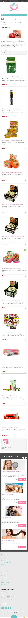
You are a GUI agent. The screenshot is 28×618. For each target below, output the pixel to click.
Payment (3, 558)
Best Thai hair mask (6, 517)
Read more (21, 479)
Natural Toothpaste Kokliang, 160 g (10, 427)
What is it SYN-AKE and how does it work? (12, 471)
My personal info (5, 582)
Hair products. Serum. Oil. (8, 494)
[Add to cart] (25, 84)
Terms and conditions (6, 562)
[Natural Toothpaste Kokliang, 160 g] (14, 416)
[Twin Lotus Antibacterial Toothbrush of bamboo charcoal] (14, 98)
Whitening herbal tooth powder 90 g (10, 76)
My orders (3, 575)
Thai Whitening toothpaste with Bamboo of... (12, 300)
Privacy (3, 564)
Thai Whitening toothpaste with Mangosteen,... (13, 204)
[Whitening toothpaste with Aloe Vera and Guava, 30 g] (14, 353)
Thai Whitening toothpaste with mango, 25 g (12, 140)
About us (3, 566)
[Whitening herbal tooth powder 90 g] (14, 66)
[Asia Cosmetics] (14, 6)
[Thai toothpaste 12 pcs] (14, 321)
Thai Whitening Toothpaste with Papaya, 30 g (12, 172)
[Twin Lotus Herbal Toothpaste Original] (14, 385)
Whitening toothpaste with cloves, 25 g (11, 268)
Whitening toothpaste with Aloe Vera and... (12, 364)
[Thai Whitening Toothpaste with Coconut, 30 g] (14, 225)
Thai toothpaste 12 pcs (7, 332)
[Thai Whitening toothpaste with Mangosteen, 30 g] (14, 193)
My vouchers (4, 584)
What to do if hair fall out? (8, 540)
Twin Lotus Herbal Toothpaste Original (11, 395)
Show (5, 52)
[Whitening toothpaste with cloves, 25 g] (14, 257)
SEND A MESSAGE (5, 593)
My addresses (4, 580)
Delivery (3, 560)
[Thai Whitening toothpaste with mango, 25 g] (14, 129)
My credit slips (4, 578)
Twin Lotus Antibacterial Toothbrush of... (11, 108)
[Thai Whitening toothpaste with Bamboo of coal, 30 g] (14, 289)
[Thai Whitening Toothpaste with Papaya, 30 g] (14, 161)
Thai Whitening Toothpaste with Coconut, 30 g (13, 236)
